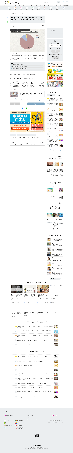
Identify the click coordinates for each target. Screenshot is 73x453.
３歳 (20, 137)
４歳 (24, 137)
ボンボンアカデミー (30, 415)
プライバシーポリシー (58, 420)
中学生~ (61, 5)
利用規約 (55, 418)
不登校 (58, 50)
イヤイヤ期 (28, 134)
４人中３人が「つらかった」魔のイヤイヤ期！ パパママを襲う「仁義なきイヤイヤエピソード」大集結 (18, 143)
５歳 (28, 137)
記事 (13, 13)
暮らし (16, 13)
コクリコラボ (21, 13)
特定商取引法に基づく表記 (52, 422)
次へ (35, 104)
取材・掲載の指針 (60, 422)
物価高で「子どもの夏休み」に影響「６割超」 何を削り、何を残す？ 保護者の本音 (35, 143)
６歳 (32, 137)
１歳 (11, 137)
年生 (36, 5)
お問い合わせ (50, 418)
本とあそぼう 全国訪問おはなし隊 (33, 420)
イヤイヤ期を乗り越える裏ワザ (18, 64)
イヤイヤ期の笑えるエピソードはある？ (19, 68)
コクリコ (55, 230)
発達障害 (53, 50)
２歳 (16, 137)
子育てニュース (52, 54)
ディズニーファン (30, 417)
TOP (10, 13)
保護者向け (66, 5)
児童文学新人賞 (55, 58)
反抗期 (33, 134)
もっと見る (55, 150)
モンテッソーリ (55, 56)
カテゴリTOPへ (27, 143)
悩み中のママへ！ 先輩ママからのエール (19, 66)
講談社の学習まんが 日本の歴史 (32, 419)
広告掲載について (51, 420)
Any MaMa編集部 (21, 134)
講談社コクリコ (49, 222)
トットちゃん (56, 52)
